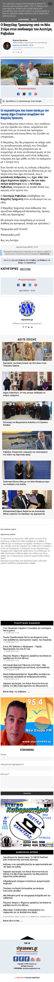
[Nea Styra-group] (27, 958)
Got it (34, 20)
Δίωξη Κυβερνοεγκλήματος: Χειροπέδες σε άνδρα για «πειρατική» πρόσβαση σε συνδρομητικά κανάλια (26, 675)
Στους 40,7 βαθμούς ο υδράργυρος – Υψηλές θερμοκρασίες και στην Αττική (22, 647)
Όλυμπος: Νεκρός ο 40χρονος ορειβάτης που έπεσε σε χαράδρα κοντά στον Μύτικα (27, 657)
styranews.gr (31, 263)
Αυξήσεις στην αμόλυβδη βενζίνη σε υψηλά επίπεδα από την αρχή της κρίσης (27, 865)
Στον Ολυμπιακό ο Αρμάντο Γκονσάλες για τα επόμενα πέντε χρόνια (27, 629)
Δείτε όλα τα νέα (13, 920)
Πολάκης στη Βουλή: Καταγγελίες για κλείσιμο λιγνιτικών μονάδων (23, 889)
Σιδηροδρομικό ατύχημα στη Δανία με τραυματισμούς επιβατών (26, 882)
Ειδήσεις (22, 260)
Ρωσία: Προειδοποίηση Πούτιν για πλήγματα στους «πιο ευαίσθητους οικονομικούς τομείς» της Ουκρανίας (27, 638)
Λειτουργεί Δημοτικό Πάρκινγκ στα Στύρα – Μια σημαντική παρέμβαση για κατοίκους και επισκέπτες (26, 666)
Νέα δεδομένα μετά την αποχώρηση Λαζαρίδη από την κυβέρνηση (26, 896)
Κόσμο (20, 263)
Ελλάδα (42, 260)
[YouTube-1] (32, 958)
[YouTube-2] (38, 958)
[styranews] (15, 958)
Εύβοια (33, 260)
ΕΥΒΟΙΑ (25, 269)
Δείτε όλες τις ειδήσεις (16, 691)
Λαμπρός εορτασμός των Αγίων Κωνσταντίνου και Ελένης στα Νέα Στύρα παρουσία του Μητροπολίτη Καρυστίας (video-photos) (25, 685)
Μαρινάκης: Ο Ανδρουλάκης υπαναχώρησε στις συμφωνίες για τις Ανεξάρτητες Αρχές (23, 911)
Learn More (23, 20)
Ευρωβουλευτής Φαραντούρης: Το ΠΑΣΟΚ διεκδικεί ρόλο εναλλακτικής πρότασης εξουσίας (25, 858)
